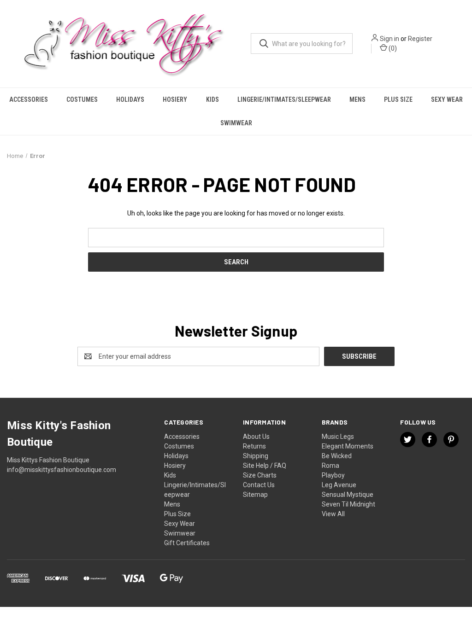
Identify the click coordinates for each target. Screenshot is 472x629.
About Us (256, 436)
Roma (330, 465)
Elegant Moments (347, 446)
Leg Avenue (339, 485)
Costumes (82, 99)
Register (420, 38)
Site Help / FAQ (264, 465)
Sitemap (255, 494)
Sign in (389, 38)
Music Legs (338, 436)
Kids (212, 99)
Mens (357, 99)
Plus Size (398, 99)
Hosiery (175, 99)
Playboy (333, 475)
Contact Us (259, 485)
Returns (254, 446)
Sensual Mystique (347, 494)
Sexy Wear (447, 99)
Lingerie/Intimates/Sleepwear (284, 99)
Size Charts (260, 475)
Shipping (255, 456)
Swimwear (236, 123)
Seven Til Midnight (348, 504)
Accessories (28, 99)
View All (333, 514)
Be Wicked (337, 456)
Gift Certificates (187, 543)
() (392, 48)
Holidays (130, 99)
